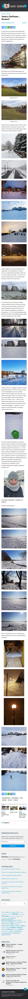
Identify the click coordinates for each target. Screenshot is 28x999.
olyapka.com (4, 996)
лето (3, 924)
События (10, 859)
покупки (19, 927)
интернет (11, 922)
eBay (10, 912)
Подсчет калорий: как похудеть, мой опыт (11, 875)
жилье (19, 920)
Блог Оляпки (10, 992)
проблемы (9, 929)
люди (12, 924)
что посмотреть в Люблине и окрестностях (10, 933)
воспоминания (12, 918)
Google (13, 912)
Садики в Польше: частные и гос (9, 878)
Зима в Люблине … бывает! (10, 17)
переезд (3, 927)
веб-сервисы (4, 918)
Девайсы (22, 857)
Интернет (16, 857)
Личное (3, 13)
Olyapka (3, 22)
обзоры (18, 925)
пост (21, 447)
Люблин (15, 914)
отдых (22, 925)
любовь (7, 924)
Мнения (3, 859)
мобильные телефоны (8, 925)
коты (25, 922)
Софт (6, 859)
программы (16, 929)
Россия (10, 916)
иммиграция (4, 922)
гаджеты (15, 920)
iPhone (17, 912)
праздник (3, 929)
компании (20, 922)
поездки (13, 927)
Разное (4, 856)
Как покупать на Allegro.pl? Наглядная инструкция (13, 872)
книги (16, 922)
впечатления (7, 920)
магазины (16, 924)
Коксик (9, 914)
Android (3, 912)
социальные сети (4, 931)
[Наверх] (25, 989)
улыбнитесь (18, 931)
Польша (8, 13)
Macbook (21, 912)
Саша (21, 916)
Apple (7, 912)
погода (7, 927)
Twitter (2, 914)
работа (21, 929)
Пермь (23, 914)
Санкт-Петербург (16, 916)
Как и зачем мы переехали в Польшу (10, 869)
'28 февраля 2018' (10, 22)
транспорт (11, 931)
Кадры (6, 914)
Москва (20, 914)
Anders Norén (22, 993)
